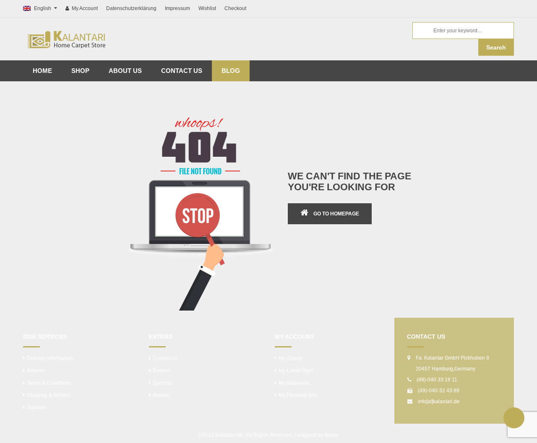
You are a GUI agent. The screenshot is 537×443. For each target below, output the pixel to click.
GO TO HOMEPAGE (336, 214)
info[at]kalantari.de (439, 401)
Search (496, 47)
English (42, 8)
